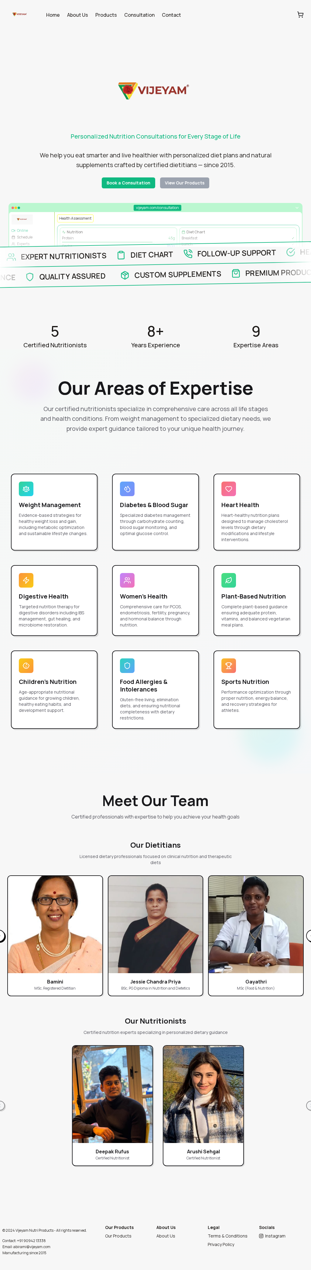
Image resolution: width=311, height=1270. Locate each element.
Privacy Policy (221, 1244)
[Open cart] (300, 14)
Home (53, 15)
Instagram (275, 1236)
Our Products (118, 1236)
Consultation (139, 15)
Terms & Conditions (228, 1236)
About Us (77, 15)
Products (106, 15)
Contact (171, 15)
